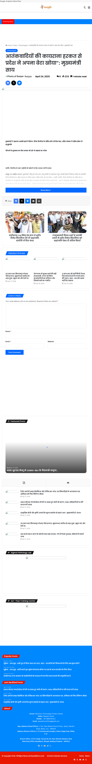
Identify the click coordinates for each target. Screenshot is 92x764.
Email (8, 341)
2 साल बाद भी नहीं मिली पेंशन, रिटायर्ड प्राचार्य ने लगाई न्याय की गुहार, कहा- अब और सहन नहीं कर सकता (73, 277)
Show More (45, 190)
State (15, 45)
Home (9, 45)
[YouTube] (44, 745)
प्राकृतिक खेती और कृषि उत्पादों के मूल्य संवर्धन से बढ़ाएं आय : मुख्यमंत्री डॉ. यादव (50, 513)
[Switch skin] (85, 8)
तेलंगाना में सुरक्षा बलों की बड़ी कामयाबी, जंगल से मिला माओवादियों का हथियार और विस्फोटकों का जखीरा (45, 277)
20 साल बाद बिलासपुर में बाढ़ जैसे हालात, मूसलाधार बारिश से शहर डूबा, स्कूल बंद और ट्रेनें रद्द (17, 276)
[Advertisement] (46, 32)
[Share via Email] (33, 201)
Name (8, 331)
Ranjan (28, 76)
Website (51, 341)
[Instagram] (53, 746)
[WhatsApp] (50, 745)
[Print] (39, 201)
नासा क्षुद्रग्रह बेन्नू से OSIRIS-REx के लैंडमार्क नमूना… (32, 470)
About (87, 756)
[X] (13, 83)
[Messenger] (19, 83)
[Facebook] (8, 83)
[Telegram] (47, 745)
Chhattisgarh (23, 45)
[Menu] (89, 8)
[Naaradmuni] (46, 7)
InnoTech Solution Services (57, 756)
